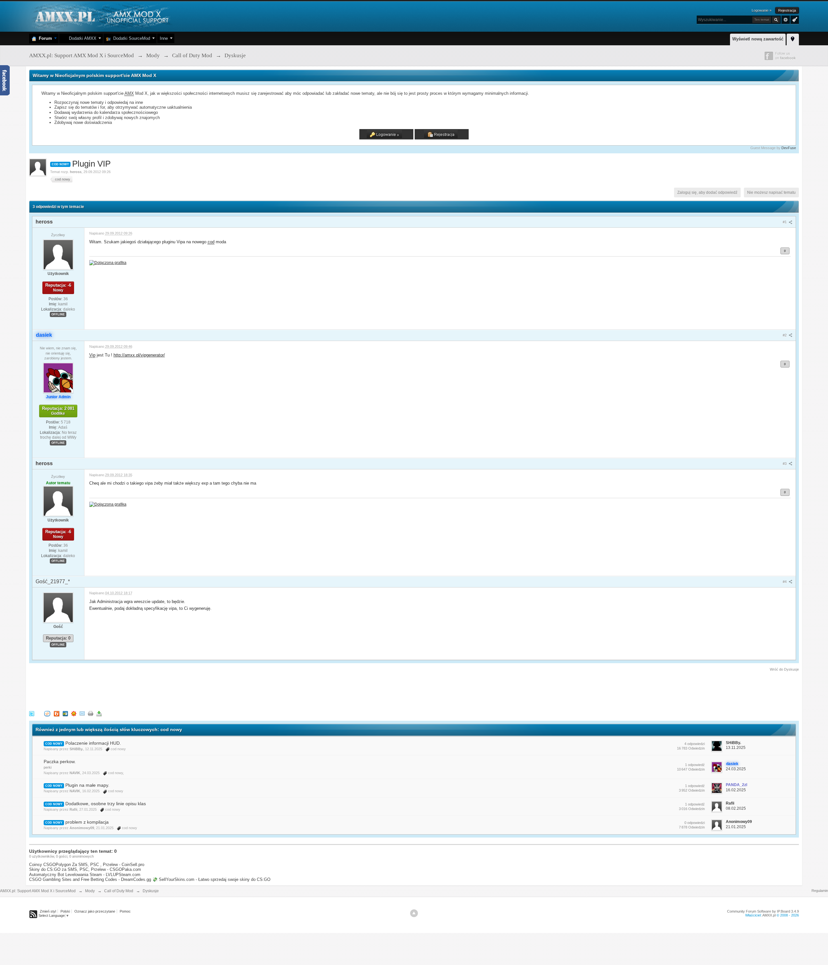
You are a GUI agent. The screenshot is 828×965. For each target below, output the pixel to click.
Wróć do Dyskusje (784, 669)
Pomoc (125, 911)
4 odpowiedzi (694, 744)
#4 (785, 582)
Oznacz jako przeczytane (94, 911)
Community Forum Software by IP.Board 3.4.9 (763, 911)
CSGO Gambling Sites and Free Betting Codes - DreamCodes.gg (90, 879)
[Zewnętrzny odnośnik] (107, 262)
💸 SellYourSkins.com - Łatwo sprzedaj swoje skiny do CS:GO (211, 879)
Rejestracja (787, 10)
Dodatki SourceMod (130, 38)
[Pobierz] (99, 713)
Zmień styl (48, 911)
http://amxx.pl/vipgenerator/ (139, 355)
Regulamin (820, 891)
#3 (785, 464)
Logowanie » (761, 10)
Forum (44, 38)
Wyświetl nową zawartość (757, 39)
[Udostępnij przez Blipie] (57, 713)
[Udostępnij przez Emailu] (82, 713)
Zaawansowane (785, 20)
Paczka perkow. (60, 761)
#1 (785, 222)
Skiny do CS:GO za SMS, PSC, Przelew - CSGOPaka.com (85, 869)
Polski (65, 911)
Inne (164, 38)
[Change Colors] (793, 19)
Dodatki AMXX (81, 38)
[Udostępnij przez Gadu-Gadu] (73, 713)
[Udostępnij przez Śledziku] (65, 713)
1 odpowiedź (695, 765)
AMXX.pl (769, 915)
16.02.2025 (736, 790)
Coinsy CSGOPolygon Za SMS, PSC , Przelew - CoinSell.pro (86, 864)
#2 (785, 335)
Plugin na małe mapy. (87, 785)
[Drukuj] (90, 713)
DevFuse (788, 148)
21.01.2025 (736, 827)
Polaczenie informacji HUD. (93, 743)
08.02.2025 (736, 808)
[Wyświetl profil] (58, 254)
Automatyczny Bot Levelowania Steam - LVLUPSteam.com (84, 874)
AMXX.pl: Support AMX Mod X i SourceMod (38, 891)
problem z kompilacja (87, 822)
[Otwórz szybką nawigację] (793, 38)
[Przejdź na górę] (414, 913)
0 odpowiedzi (694, 823)
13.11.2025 (736, 747)
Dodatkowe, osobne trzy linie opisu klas (105, 803)
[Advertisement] (147, 690)
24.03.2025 (736, 769)
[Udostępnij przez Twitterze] (31, 713)
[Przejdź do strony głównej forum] (101, 16)
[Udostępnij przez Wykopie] (47, 713)
